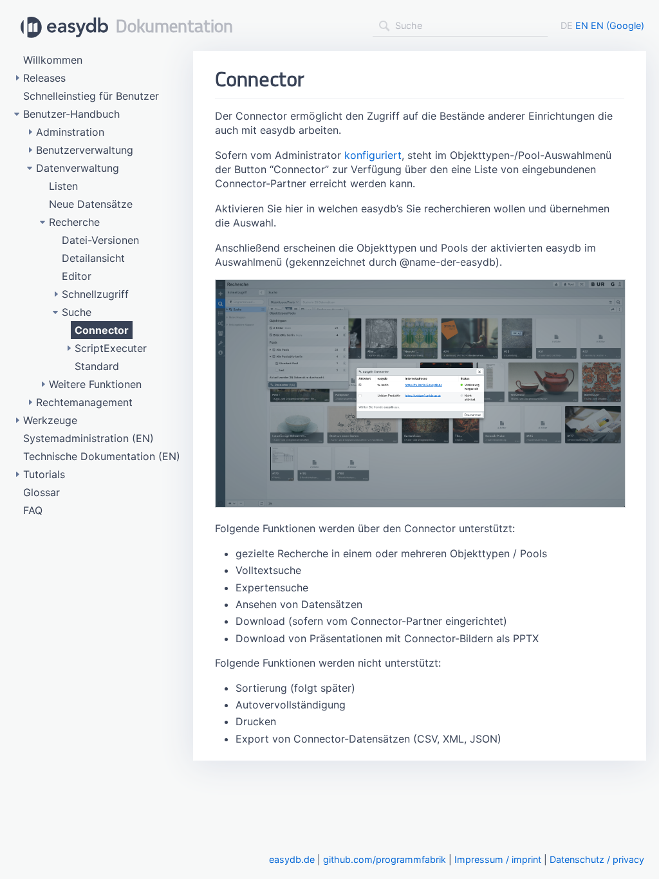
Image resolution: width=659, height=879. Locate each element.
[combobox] (460, 26)
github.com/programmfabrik (384, 859)
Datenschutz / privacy (597, 859)
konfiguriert (373, 155)
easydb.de (292, 859)
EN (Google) (617, 25)
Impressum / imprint (497, 859)
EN (581, 25)
